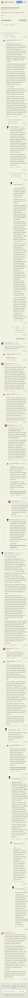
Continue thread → (21, 338)
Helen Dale (9, 648)
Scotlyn (6, 932)
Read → (3, 15)
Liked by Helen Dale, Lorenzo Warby (13, 344)
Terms (18, 986)
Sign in (25, 2)
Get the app (21, 991)
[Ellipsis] (26, 40)
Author (8, 42)
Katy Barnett (7, 343)
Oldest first (23, 20)
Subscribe (19, 2)
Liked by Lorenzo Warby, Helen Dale (13, 365)
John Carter (7, 363)
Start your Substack (10, 991)
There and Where (14, 127)
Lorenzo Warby (10, 40)
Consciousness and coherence (10, 8)
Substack (6, 995)
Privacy (14, 986)
